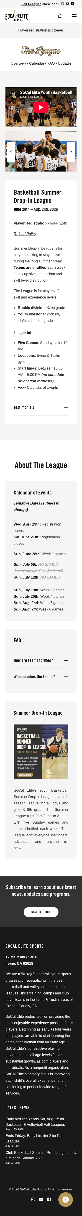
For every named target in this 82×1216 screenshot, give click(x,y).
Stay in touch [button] (41, 912)
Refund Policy (25, 234)
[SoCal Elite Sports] (16, 15)
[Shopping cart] (58, 15)
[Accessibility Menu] (65, 1199)
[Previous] (10, 161)
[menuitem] (62, 3)
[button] (62, 3)
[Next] (71, 161)
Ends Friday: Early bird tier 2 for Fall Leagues (34, 1138)
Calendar (36, 63)
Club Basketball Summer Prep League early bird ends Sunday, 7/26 (41, 1155)
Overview (18, 63)
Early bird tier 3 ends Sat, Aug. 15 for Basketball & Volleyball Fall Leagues (35, 1121)
